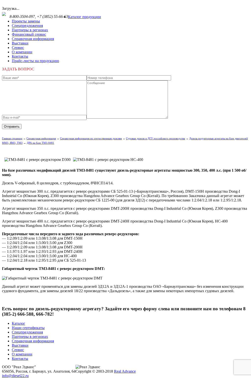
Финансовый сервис (29, 34)
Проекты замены (26, 21)
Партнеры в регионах (30, 30)
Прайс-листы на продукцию (35, 61)
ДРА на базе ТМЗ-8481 (40, 142)
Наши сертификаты (28, 328)
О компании (22, 52)
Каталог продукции (84, 17)
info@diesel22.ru (15, 376)
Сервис (18, 47)
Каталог (18, 323)
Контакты (20, 56)
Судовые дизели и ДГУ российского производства (155, 138)
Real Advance (125, 371)
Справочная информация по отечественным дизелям (91, 138)
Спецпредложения (27, 25)
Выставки (20, 43)
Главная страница (12, 138)
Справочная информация (33, 39)
